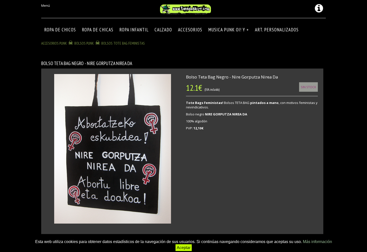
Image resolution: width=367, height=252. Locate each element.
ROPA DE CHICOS (60, 30)
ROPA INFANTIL (134, 30)
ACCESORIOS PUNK (54, 43)
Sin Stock (308, 87)
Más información (317, 242)
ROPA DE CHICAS (97, 30)
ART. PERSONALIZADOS (277, 30)
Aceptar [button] (183, 248)
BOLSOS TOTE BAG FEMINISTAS (123, 43)
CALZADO (163, 30)
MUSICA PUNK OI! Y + (228, 30)
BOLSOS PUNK (84, 43)
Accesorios (190, 30)
